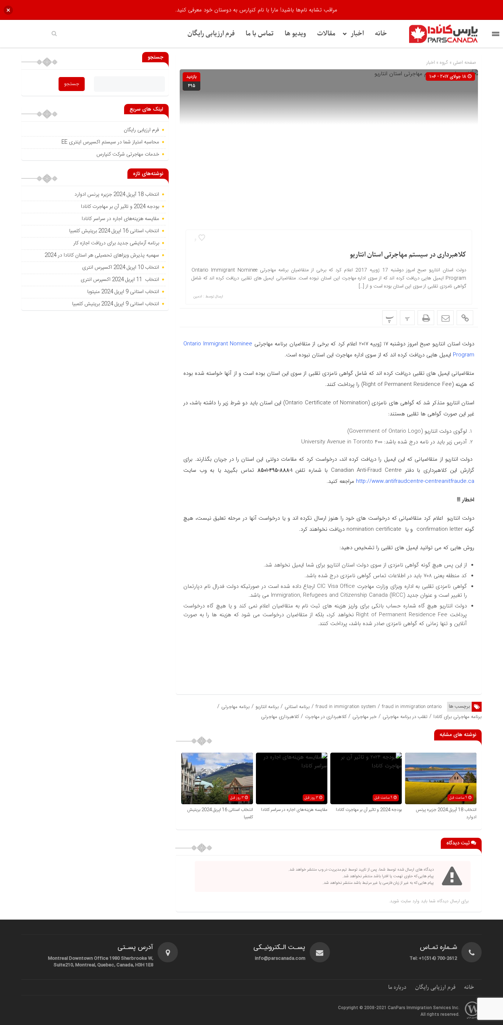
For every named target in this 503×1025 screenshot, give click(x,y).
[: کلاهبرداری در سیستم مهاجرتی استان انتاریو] (445, 317)
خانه (381, 34)
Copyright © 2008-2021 (363, 1008)
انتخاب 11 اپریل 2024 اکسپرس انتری (120, 279)
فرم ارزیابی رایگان (211, 34)
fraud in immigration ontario (412, 707)
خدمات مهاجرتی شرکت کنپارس (127, 154)
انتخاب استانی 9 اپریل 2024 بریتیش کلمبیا (115, 304)
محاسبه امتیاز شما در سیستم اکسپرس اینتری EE (110, 142)
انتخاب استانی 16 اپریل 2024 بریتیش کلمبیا (114, 231)
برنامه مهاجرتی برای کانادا (457, 717)
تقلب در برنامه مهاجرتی (405, 717)
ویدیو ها (295, 34)
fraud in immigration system (346, 707)
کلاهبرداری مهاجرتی (280, 717)
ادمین (197, 297)
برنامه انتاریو (267, 707)
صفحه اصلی (463, 62)
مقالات (326, 34)
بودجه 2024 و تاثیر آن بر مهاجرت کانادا (369, 809)
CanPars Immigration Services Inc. (424, 1008)
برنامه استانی (297, 707)
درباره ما (397, 987)
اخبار (357, 34)
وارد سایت (409, 900)
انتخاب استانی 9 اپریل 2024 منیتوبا (122, 291)
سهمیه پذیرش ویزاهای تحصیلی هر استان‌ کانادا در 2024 (102, 255)
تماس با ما (260, 34)
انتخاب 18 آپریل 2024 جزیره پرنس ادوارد (116, 194)
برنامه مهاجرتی (235, 707)
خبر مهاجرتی (364, 717)
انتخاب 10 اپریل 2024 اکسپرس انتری (120, 267)
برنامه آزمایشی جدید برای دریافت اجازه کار (115, 243)
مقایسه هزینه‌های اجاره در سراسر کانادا (294, 809)
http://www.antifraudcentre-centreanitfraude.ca (414, 481)
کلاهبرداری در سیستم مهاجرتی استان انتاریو (408, 255)
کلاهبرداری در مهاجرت (326, 717)
